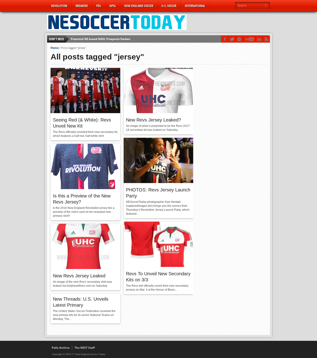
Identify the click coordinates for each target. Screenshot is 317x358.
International (195, 5)
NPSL (113, 5)
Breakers (82, 5)
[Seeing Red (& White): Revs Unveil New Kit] (85, 112)
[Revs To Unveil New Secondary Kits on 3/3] (158, 266)
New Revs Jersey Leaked (79, 275)
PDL (98, 5)
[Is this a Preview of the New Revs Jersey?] (85, 188)
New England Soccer (138, 5)
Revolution (59, 5)
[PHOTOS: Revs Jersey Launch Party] (158, 182)
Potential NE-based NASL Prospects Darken (100, 39)
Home (55, 48)
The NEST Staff (84, 348)
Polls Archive (61, 348)
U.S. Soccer (169, 5)
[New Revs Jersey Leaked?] (158, 112)
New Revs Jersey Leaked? (153, 119)
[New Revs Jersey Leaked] (85, 268)
